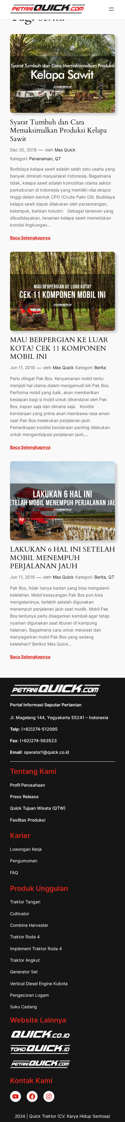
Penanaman (40, 158)
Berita (100, 367)
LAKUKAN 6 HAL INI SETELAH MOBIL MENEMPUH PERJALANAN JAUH (62, 557)
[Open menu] (111, 9)
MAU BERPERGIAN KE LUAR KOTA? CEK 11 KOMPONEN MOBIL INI (59, 348)
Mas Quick (65, 149)
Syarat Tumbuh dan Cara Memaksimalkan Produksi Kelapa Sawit (58, 130)
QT (58, 158)
